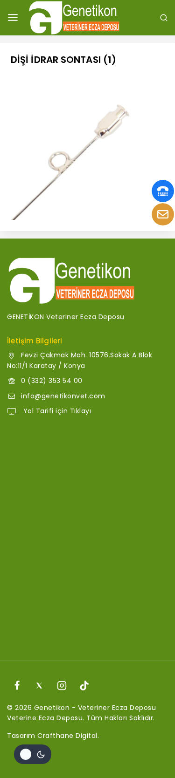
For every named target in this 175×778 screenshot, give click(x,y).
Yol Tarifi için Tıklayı (56, 411)
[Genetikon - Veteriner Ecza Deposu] (74, 17)
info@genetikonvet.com (63, 396)
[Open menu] (13, 17)
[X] (39, 686)
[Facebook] (17, 686)
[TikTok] (84, 686)
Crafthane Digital (67, 735)
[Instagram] (62, 686)
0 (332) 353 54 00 (52, 380)
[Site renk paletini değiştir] (32, 754)
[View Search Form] (164, 18)
